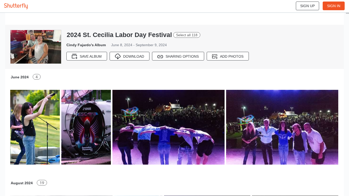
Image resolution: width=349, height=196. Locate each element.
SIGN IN (333, 6)
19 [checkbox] (42, 182)
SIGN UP (307, 6)
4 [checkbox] (37, 77)
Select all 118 (186, 35)
